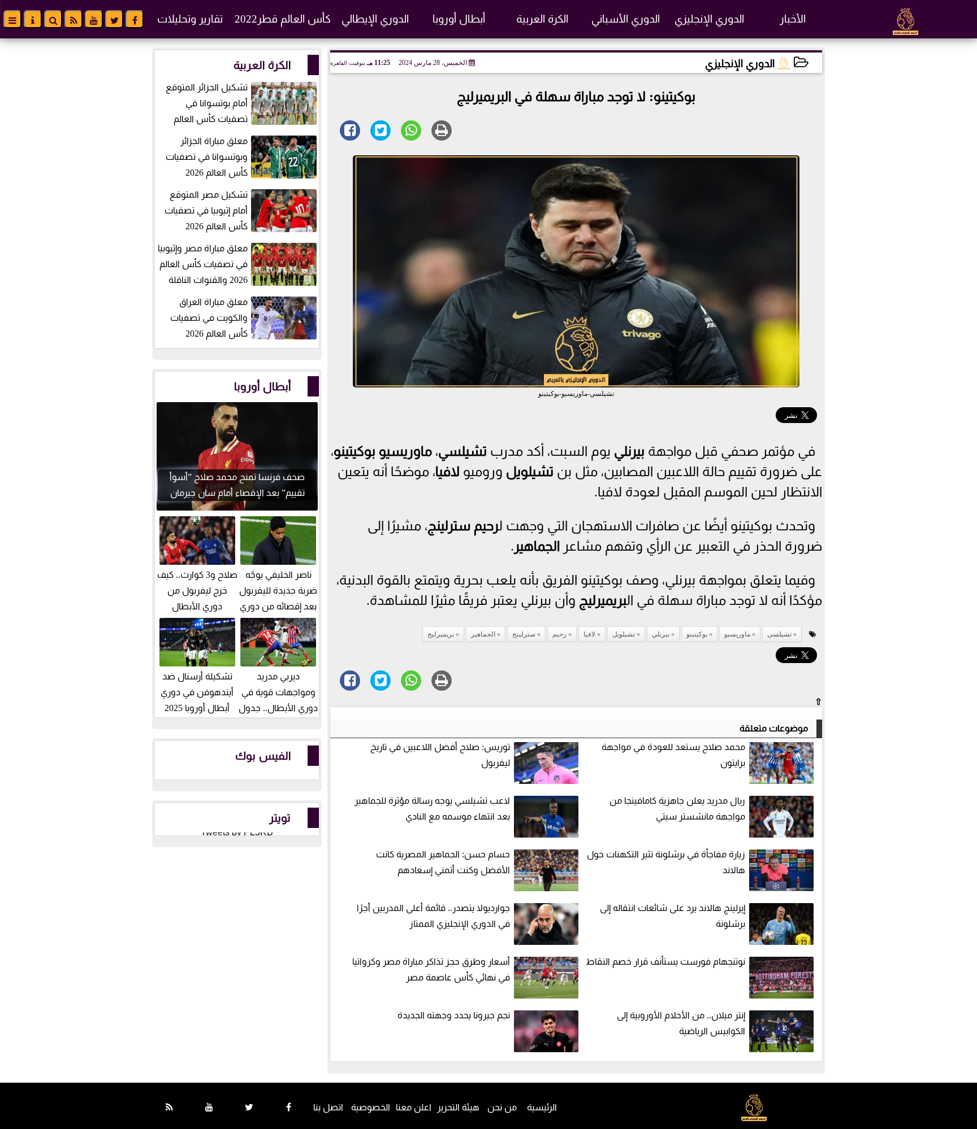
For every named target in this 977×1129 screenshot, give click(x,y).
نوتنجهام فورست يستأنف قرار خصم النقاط (665, 961)
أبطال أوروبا (459, 19)
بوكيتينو (354, 451)
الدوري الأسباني (625, 19)
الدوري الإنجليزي (709, 19)
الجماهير (537, 546)
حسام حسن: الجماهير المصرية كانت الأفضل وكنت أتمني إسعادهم (443, 862)
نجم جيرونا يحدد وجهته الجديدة (453, 1015)
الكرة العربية (542, 19)
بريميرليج (602, 600)
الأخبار (793, 19)
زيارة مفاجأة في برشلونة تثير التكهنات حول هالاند (666, 862)
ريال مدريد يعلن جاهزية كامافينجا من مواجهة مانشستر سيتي (677, 808)
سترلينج (448, 525)
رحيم (486, 525)
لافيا (447, 471)
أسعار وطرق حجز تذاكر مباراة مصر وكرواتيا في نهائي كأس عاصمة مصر (431, 969)
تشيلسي (462, 451)
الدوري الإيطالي (375, 19)
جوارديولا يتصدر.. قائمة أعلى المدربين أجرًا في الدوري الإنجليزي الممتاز (433, 916)
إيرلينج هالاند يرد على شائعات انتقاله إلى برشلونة (672, 916)
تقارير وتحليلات (190, 19)
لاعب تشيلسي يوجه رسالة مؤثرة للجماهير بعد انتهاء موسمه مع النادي (432, 808)
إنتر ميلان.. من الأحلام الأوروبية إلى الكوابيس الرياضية (681, 1023)
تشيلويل (530, 471)
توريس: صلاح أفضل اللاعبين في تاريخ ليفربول (440, 755)
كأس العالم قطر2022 (283, 19)
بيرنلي (629, 451)
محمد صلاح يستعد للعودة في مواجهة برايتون (673, 755)
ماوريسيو (405, 451)
